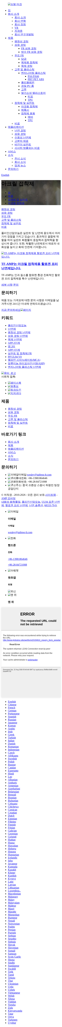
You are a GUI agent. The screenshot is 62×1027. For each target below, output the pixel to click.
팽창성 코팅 (21, 41)
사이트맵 (50, 494)
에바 (30, 117)
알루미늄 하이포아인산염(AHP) (26, 363)
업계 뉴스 (20, 165)
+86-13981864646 (17, 559)
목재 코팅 (26, 66)
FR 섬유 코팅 (28, 48)
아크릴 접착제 (29, 106)
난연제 (12, 328)
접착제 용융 (28, 113)
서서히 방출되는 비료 (27, 148)
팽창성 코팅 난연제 (19, 332)
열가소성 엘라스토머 (33, 93)
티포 (30, 96)
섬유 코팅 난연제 (18, 335)
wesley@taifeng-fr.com (39, 474)
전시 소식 (20, 158)
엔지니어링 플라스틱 (33, 73)
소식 (10, 155)
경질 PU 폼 (27, 86)
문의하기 (13, 169)
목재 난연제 (15, 339)
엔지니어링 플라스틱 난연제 (24, 367)
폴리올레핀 (27, 82)
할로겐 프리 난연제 (16, 505)
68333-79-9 (50, 505)
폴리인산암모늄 (17, 325)
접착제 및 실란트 (24, 103)
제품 (10, 38)
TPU (30, 99)
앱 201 (11, 346)
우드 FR (19, 55)
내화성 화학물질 (11, 501)
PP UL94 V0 (15, 356)
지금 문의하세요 (11, 309)
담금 (23, 59)
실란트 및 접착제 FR (20, 353)
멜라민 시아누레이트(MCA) (24, 360)
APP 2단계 (14, 342)
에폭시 (25, 110)
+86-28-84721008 (17, 564)
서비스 (12, 151)
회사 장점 (20, 24)
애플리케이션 (16, 127)
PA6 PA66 (33, 76)
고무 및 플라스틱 (24, 69)
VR (16, 27)
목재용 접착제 (29, 62)
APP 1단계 (14, 350)
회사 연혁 (20, 21)
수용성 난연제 (23, 137)
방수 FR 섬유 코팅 (31, 52)
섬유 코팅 (20, 45)
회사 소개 (13, 14)
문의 (16, 284)
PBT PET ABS (36, 79)
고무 (23, 89)
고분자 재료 (21, 141)
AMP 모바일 (8, 498)
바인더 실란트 (23, 144)
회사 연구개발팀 (24, 34)
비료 (17, 123)
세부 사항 (7, 284)
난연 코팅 (20, 130)
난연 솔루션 (36, 505)
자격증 (18, 31)
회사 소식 (20, 162)
